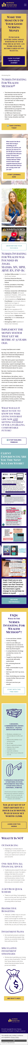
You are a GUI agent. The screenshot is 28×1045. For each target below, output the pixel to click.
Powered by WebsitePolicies (8, 1042)
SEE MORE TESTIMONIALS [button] (14, 601)
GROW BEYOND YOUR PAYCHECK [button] (14, 247)
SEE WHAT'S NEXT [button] (14, 998)
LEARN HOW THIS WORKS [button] (14, 825)
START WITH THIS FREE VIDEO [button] (14, 691)
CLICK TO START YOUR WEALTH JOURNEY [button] (14, 60)
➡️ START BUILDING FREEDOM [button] (14, 441)
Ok (14, 1040)
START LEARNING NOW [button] (14, 176)
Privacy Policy (15, 1037)
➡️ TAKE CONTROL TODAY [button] (14, 127)
